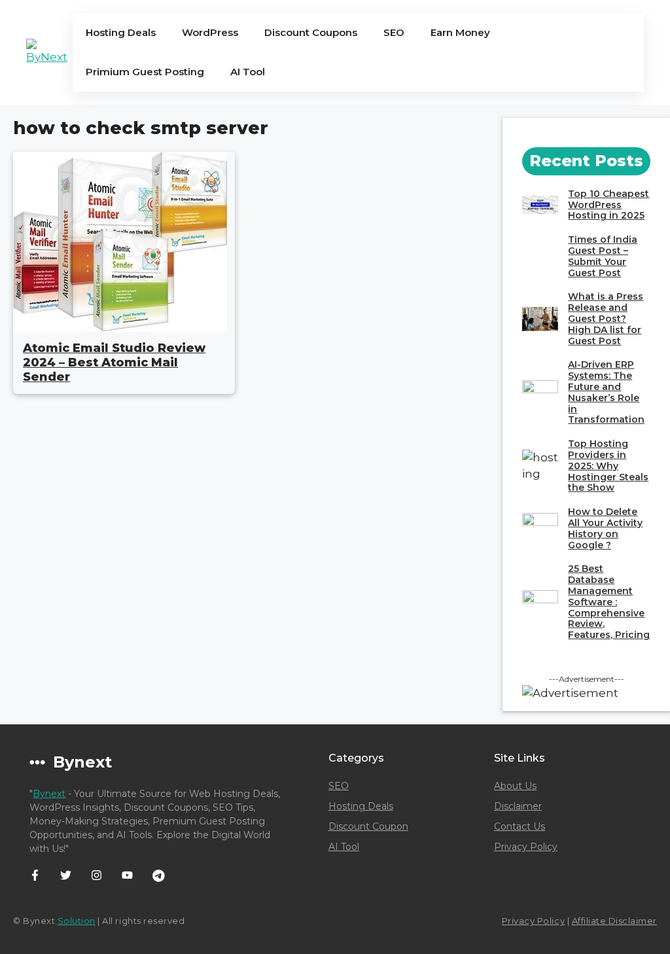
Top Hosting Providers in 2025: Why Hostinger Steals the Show (608, 465)
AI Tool (247, 71)
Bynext (49, 794)
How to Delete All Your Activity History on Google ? (605, 528)
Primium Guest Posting (145, 71)
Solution (77, 920)
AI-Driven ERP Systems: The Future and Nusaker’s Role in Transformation (606, 392)
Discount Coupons (310, 32)
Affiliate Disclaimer (614, 920)
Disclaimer (518, 806)
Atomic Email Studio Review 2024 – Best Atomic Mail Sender (114, 362)
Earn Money (460, 32)
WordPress (210, 32)
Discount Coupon (368, 826)
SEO (393, 32)
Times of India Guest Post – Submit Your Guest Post (602, 256)
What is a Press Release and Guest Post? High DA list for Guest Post (605, 318)
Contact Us (519, 826)
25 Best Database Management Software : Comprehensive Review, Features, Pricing (609, 602)
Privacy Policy (525, 847)
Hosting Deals (121, 32)
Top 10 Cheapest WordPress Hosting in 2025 (608, 205)
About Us (515, 786)
